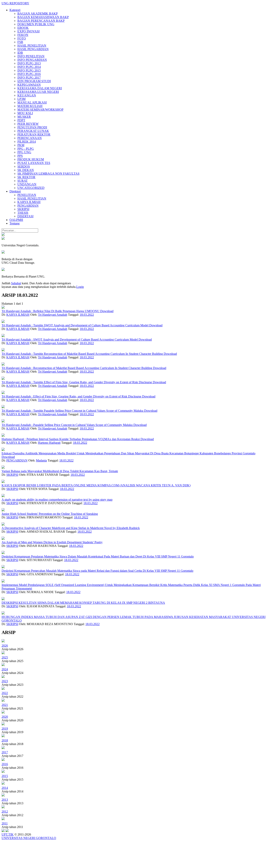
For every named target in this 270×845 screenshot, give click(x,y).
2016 (5, 764)
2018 (5, 740)
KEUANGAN (26, 95)
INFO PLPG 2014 (29, 67)
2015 (5, 776)
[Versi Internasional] (3, 234)
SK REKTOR (26, 177)
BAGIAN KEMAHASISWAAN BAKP (43, 17)
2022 (5, 693)
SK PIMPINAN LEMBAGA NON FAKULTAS (48, 173)
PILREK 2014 (26, 141)
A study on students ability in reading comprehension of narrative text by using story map (57, 499)
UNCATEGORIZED (30, 187)
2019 (5, 728)
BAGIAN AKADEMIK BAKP (37, 13)
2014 (5, 787)
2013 (5, 799)
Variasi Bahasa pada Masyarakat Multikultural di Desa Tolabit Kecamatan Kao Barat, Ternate (60, 471)
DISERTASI (25, 216)
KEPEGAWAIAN (29, 84)
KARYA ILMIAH (29, 202)
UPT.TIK (8, 834)
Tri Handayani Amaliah (52, 314)
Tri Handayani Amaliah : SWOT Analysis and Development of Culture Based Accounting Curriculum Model (70, 339)
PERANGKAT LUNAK (33, 131)
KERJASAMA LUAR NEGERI (38, 91)
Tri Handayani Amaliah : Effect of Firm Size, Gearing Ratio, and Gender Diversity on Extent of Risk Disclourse (72, 396)
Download (106, 311)
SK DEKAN (25, 170)
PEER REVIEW (28, 123)
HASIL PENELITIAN (31, 45)
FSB (20, 42)
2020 (5, 716)
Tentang (14, 223)
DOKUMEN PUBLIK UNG (35, 24)
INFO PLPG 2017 (29, 77)
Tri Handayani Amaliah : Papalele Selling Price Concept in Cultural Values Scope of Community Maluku (67, 425)
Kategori (14, 10)
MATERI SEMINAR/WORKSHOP (40, 109)
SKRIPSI (23, 209)
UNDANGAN (26, 184)
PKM (20, 145)
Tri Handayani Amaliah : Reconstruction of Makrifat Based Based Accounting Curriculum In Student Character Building (77, 368)
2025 (5, 657)
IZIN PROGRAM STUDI (34, 81)
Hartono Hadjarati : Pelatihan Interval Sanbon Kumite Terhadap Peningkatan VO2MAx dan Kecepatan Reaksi (71, 439)
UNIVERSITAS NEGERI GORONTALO (29, 838)
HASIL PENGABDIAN (33, 49)
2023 (5, 681)
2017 (5, 752)
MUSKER (24, 116)
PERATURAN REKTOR (33, 134)
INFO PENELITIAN (30, 56)
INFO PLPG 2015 (29, 70)
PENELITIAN (26, 195)
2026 (5, 645)
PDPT (21, 120)
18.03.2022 (87, 314)
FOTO (21, 38)
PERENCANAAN (29, 138)
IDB (20, 52)
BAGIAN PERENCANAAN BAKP (41, 20)
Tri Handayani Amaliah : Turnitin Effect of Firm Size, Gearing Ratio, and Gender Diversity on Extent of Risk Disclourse (77, 382)
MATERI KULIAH (29, 106)
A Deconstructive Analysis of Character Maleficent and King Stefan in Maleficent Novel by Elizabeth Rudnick (71, 528)
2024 (5, 669)
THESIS (22, 212)
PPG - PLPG (25, 148)
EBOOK (23, 27)
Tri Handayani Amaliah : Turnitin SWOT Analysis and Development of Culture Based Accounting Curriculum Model (75, 325)
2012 (5, 811)
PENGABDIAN (28, 205)
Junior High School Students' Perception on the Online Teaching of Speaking (50, 513)
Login (80, 286)
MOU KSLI (25, 113)
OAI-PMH (16, 219)
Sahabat (16, 283)
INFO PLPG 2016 (29, 74)
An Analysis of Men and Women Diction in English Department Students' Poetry (52, 542)
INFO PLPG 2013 (29, 63)
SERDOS (23, 166)
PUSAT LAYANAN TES (33, 163)
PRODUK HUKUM (30, 159)
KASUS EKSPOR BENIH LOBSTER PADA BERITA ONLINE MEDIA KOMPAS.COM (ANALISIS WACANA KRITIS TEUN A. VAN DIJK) (96, 485)
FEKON (22, 35)
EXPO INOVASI (28, 31)
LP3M (21, 99)
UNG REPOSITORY (15, 3)
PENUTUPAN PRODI (32, 127)
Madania (41, 460)
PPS (20, 155)
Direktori (15, 191)
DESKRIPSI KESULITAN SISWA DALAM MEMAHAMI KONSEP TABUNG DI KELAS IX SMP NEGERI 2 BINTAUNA (83, 602)
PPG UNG (24, 152)
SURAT (22, 180)
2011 (5, 823)
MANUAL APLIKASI (32, 102)
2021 (5, 705)
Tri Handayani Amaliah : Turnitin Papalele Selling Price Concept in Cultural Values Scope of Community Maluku (73, 410)
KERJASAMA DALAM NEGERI (39, 88)
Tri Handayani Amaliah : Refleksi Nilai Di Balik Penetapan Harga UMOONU (51, 311)
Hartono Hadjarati (49, 442)
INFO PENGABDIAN (32, 59)
